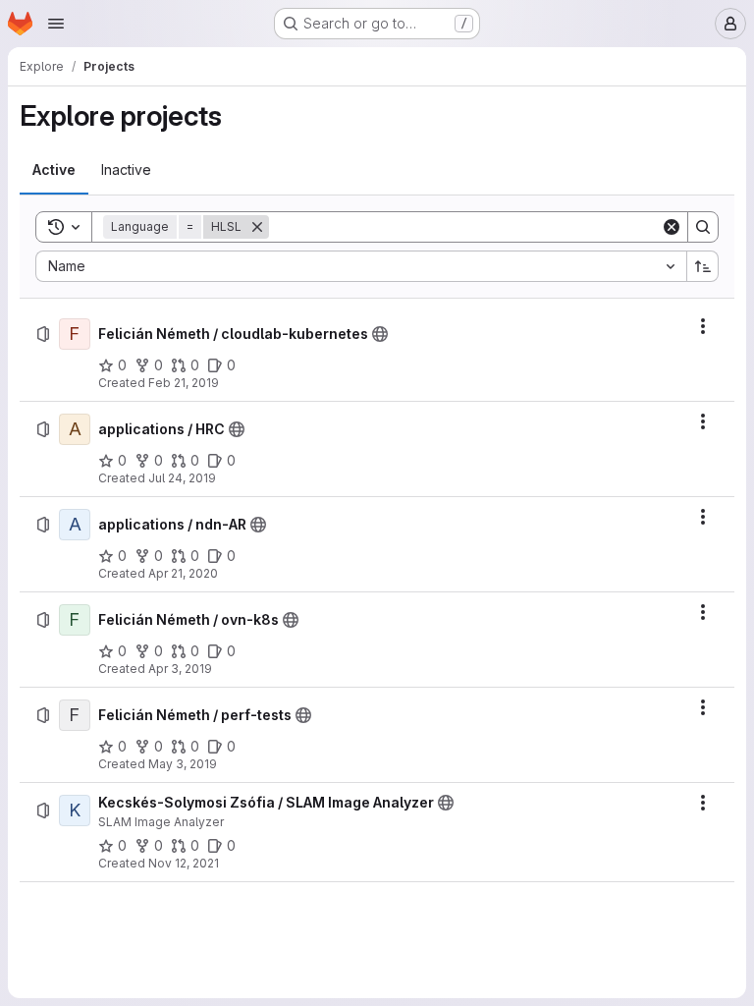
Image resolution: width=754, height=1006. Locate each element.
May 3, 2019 (182, 763)
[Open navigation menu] (56, 23)
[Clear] (671, 227)
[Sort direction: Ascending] (703, 266)
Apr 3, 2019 (180, 668)
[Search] (703, 227)
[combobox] (360, 266)
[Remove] (257, 227)
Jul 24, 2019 (182, 478)
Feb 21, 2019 (183, 382)
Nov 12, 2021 (183, 863)
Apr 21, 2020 (183, 573)
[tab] (54, 170)
